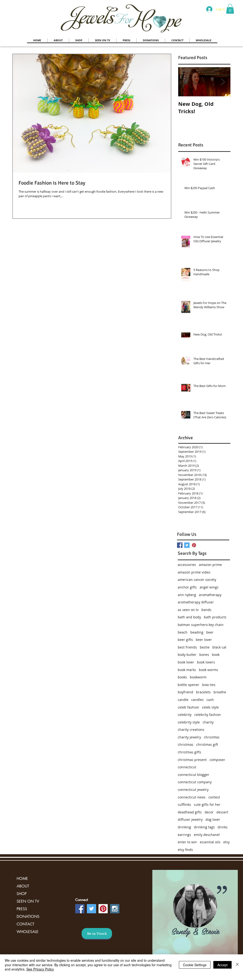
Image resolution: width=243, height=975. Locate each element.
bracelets (203, 692)
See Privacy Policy (40, 969)
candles (197, 699)
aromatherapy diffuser (196, 602)
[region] (195, 916)
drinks (223, 827)
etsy (226, 842)
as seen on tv (188, 609)
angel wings (209, 587)
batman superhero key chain (201, 624)
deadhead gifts (190, 812)
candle (183, 699)
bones (204, 654)
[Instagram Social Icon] (114, 908)
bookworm (198, 677)
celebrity (185, 714)
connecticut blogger (193, 774)
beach (182, 632)
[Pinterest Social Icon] (194, 545)
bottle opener (188, 684)
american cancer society (197, 579)
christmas (185, 744)
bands (206, 609)
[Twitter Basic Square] (187, 545)
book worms (208, 669)
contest (214, 797)
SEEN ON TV (28, 901)
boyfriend (185, 692)
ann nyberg (187, 594)
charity (208, 722)
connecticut (187, 767)
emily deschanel (207, 834)
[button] (230, 9)
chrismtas (212, 737)
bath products (215, 617)
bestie (205, 647)
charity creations (191, 729)
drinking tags (204, 827)
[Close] (237, 964)
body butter (187, 654)
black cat (219, 647)
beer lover (204, 639)
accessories (187, 564)
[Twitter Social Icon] (91, 908)
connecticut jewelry (193, 789)
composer (217, 759)
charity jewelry (189, 737)
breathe (220, 692)
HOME (22, 878)
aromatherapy (210, 594)
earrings (184, 834)
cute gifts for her (207, 804)
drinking (184, 827)
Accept (222, 964)
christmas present (192, 759)
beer (210, 632)
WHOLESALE (27, 931)
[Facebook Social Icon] (79, 908)
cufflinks (184, 804)
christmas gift (207, 744)
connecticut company (195, 782)
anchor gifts (187, 587)
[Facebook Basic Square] (179, 545)
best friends (187, 647)
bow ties (208, 684)
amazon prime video (194, 572)
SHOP (22, 893)
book (216, 654)
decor (209, 812)
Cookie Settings (194, 964)
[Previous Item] (186, 81)
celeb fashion (188, 707)
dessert (222, 812)
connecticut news (192, 797)
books (182, 677)
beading (196, 632)
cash (210, 699)
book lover (186, 662)
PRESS (22, 908)
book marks (187, 669)
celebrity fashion (207, 714)
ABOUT (23, 886)
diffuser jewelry (190, 819)
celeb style (210, 707)
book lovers (206, 662)
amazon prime (210, 564)
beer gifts (185, 639)
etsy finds (185, 849)
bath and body (189, 617)
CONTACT (25, 924)
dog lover (213, 819)
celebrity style (189, 722)
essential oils (210, 842)
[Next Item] (223, 81)
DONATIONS (28, 916)
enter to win (187, 842)
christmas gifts (189, 752)
